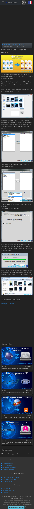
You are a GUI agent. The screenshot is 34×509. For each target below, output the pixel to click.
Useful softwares (8, 463)
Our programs (7, 465)
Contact (5, 492)
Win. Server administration (12, 477)
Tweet (12, 304)
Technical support (8, 491)
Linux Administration (10, 479)
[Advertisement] (17, 24)
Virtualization (8, 481)
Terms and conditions (9, 467)
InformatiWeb (12, 2)
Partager (4, 304)
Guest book (6, 489)
